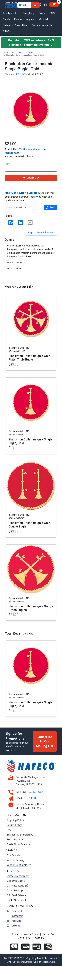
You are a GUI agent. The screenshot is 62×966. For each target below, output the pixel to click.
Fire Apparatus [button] (10, 13)
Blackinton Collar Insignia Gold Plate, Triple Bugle (29, 357)
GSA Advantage (15, 885)
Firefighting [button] (28, 13)
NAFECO (31, 798)
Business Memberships (20, 834)
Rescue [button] (18, 19)
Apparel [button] (30, 19)
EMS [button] (52, 13)
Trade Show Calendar (19, 844)
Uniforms (8, 25)
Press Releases (15, 839)
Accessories (16, 52)
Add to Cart (33, 177)
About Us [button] (47, 25)
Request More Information (41, 232)
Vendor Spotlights (17, 865)
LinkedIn (16, 925)
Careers (39, 937)
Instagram (17, 916)
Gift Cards (8, 31)
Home (5, 52)
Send (52, 207)
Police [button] (42, 13)
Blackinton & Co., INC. (15, 74)
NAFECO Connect (16, 900)
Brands (25, 25)
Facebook (16, 911)
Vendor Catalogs (16, 860)
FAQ (9, 829)
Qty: (8, 164)
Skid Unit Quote (16, 880)
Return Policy (14, 825)
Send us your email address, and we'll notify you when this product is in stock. (29, 196)
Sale (17, 25)
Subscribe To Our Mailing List (44, 741)
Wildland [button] (43, 19)
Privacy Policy (30, 934)
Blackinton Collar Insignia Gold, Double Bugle (30, 524)
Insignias (29, 52)
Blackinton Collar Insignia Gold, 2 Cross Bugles (31, 608)
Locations (12, 934)
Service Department (18, 876)
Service (36, 25)
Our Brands (13, 855)
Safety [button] (6, 19)
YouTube (16, 920)
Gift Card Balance (16, 895)
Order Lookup (15, 890)
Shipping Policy (15, 820)
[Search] (35, 5)
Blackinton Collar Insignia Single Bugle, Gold (30, 441)
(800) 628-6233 (34, 791)
